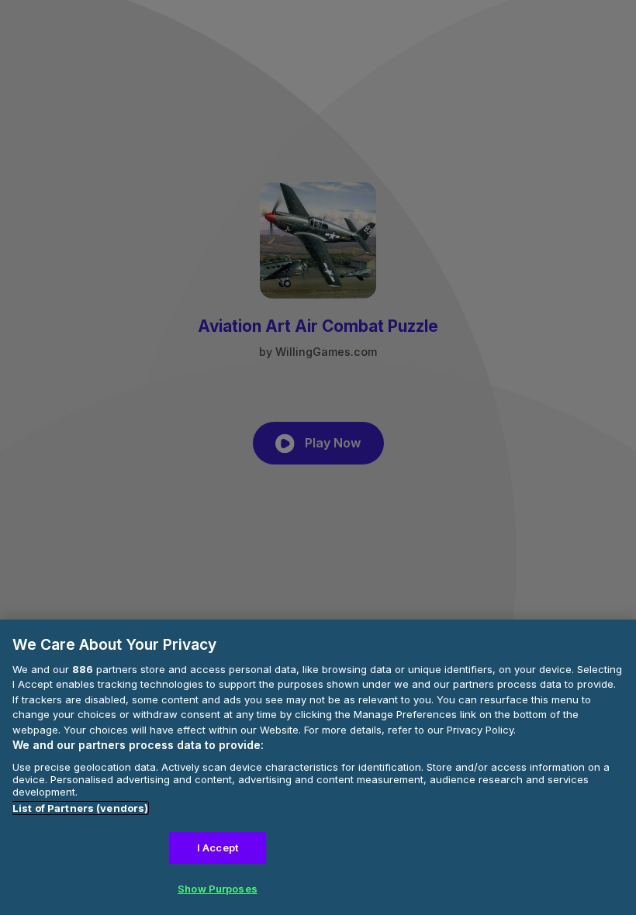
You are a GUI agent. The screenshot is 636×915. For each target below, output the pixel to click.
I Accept (217, 847)
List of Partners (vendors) (80, 808)
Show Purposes (218, 888)
